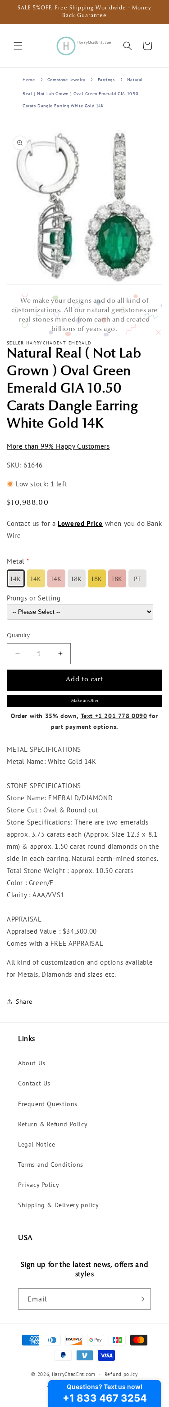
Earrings (106, 80)
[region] (84, 315)
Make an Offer (84, 701)
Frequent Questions (48, 1104)
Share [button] (24, 1001)
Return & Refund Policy (52, 1124)
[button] (18, 46)
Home (29, 80)
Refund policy (121, 1374)
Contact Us (34, 1083)
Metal (15, 561)
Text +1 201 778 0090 (114, 716)
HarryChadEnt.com (74, 1374)
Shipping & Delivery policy (58, 1205)
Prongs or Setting (33, 598)
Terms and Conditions (50, 1164)
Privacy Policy (38, 1185)
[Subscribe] (141, 1299)
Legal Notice (36, 1144)
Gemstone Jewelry (66, 80)
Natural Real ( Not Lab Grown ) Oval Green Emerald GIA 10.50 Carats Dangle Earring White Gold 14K (83, 93)
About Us (32, 1063)
